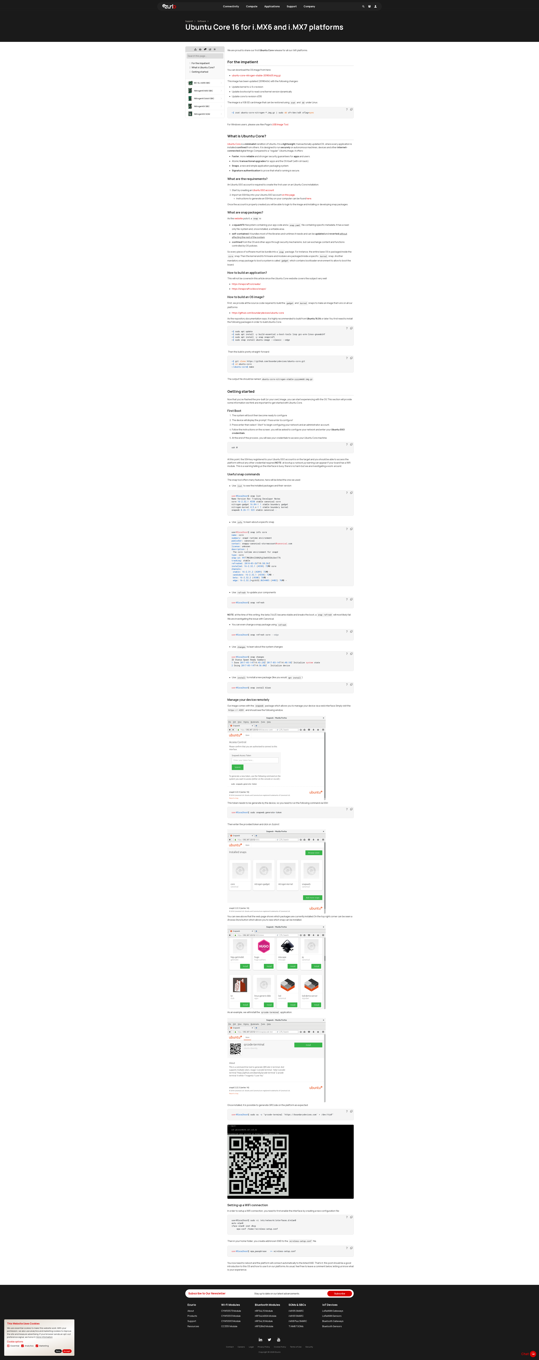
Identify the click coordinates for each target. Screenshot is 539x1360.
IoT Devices (329, 1305)
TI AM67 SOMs (296, 1326)
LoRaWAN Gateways (332, 1310)
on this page (288, 194)
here (308, 198)
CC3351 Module (229, 1326)
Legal (251, 1347)
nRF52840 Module (264, 1326)
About (191, 1310)
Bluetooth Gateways (332, 1321)
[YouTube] (278, 1340)
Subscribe (339, 1293)
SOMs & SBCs (297, 1305)
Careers (241, 1347)
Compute (251, 6)
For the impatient (201, 63)
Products (192, 1315)
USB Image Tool (280, 124)
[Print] (200, 49)
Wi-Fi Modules (230, 1305)
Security (309, 1347)
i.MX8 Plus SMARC (298, 1321)
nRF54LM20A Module (265, 1315)
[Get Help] (205, 49)
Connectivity (231, 6)
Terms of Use (296, 1347)
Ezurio (192, 1305)
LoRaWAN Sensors (332, 1315)
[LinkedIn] (260, 1340)
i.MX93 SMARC (296, 1315)
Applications (272, 6)
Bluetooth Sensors (332, 1326)
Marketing (44, 1345)
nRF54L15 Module (264, 1310)
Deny (58, 1351)
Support (292, 6)
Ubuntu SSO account (263, 190)
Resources (193, 1326)
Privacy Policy (264, 1347)
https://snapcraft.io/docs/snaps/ (249, 288)
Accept (67, 1351)
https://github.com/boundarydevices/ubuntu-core (258, 312)
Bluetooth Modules (267, 1305)
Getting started (200, 71)
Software (201, 21)
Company (309, 6)
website (238, 218)
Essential (15, 1345)
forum (533, 1354)
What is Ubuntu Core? (203, 67)
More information (44, 1337)
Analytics (29, 1345)
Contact (230, 1347)
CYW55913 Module (231, 1321)
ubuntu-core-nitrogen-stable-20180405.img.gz (256, 75)
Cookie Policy (280, 1347)
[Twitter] (269, 1340)
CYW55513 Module (231, 1315)
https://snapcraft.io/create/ (246, 284)
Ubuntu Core (234, 144)
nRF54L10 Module (264, 1321)
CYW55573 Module (231, 1310)
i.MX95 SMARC (296, 1310)
